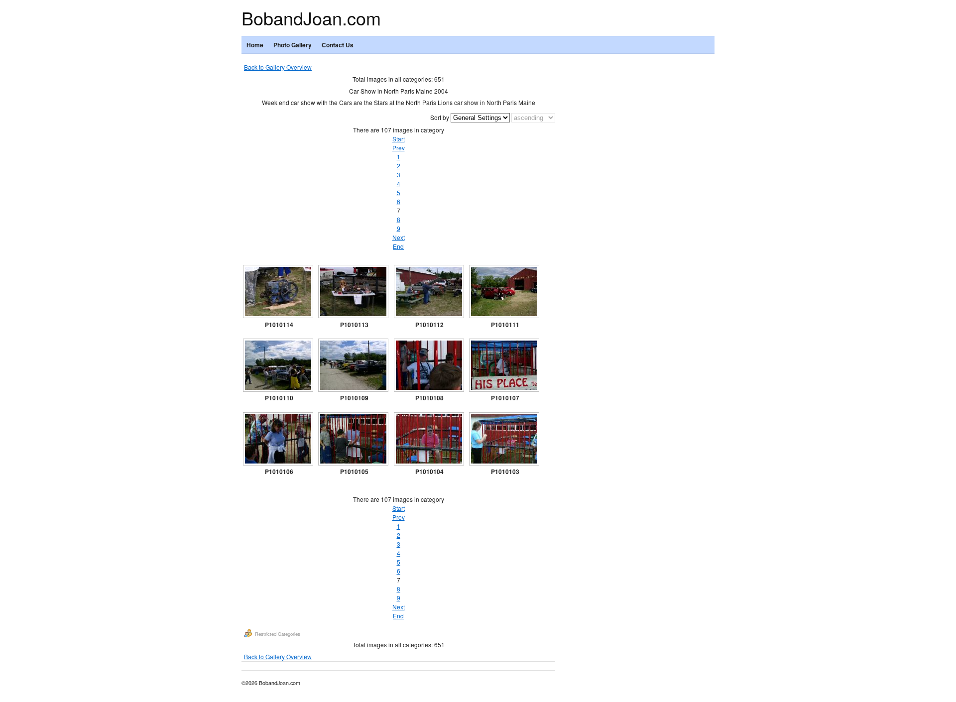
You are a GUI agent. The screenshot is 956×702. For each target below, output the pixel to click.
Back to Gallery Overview (278, 67)
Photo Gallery (292, 44)
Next (398, 237)
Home (254, 44)
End (398, 246)
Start (398, 138)
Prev (398, 147)
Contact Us (338, 44)
